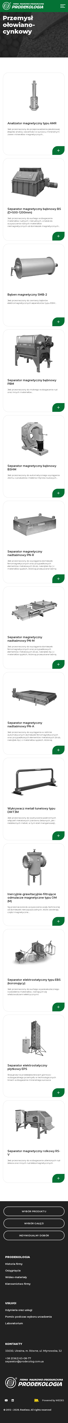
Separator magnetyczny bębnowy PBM (31, 382)
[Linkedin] (12, 1400)
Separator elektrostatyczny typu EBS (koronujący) (34, 981)
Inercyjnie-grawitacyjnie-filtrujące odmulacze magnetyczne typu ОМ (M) (32, 897)
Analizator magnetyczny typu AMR (31, 123)
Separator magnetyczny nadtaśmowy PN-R (24, 553)
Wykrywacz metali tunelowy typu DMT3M (31, 810)
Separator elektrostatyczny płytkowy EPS (27, 1067)
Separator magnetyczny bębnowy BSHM (31, 467)
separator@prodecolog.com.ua (24, 1361)
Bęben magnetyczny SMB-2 (27, 294)
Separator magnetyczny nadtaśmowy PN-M (24, 639)
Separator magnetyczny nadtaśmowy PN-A (24, 724)
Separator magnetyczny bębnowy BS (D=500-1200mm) (34, 210)
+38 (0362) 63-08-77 (18, 1358)
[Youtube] (6, 1400)
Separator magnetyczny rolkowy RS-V (33, 1152)
